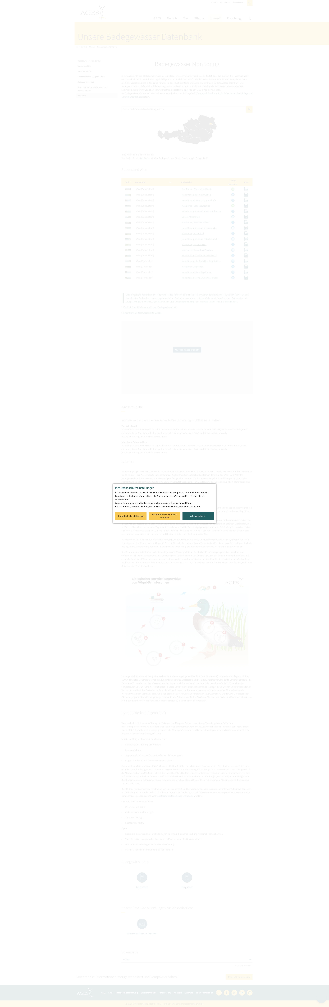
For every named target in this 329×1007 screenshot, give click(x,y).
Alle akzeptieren (198, 515)
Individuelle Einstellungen (131, 515)
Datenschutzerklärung (182, 502)
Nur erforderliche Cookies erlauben (164, 516)
